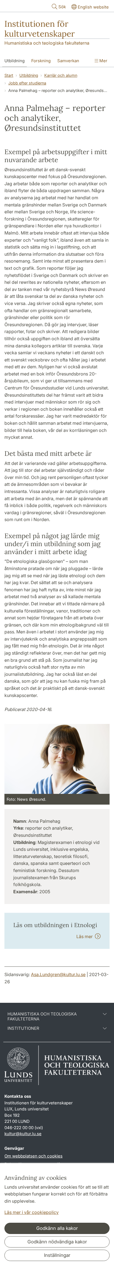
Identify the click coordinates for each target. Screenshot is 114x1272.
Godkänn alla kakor (57, 1228)
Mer (102, 60)
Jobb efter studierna (27, 83)
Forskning (41, 60)
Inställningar (57, 1255)
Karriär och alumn (60, 75)
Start (8, 75)
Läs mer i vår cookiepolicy (31, 1212)
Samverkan (68, 60)
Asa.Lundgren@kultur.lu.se (58, 974)
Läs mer (85, 936)
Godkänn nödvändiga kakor (57, 1241)
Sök (62, 6)
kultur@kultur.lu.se (23, 1133)
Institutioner (23, 1028)
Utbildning (14, 60)
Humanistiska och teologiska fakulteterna (46, 43)
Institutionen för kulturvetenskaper (39, 28)
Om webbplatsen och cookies (33, 1156)
